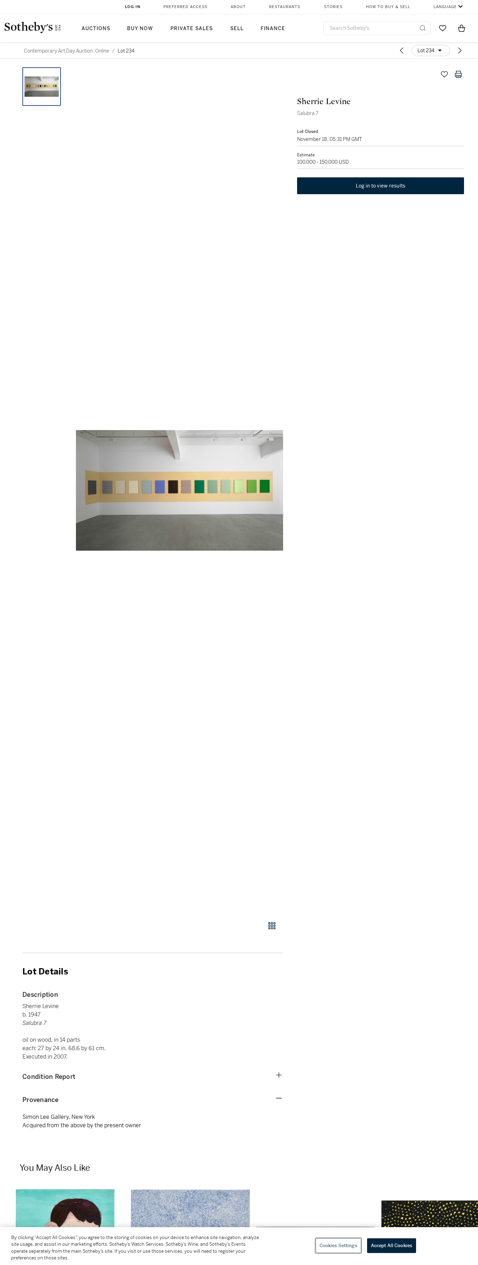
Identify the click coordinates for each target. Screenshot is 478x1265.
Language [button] (445, 7)
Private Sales (191, 29)
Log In (133, 7)
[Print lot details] (458, 74)
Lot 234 (126, 51)
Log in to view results (381, 186)
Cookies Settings (338, 1246)
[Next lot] (460, 50)
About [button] (238, 7)
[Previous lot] (402, 50)
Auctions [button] (96, 29)
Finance (273, 29)
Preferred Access (185, 7)
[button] (179, 490)
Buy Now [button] (140, 29)
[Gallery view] (271, 926)
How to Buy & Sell (388, 7)
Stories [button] (333, 7)
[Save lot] (444, 74)
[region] (239, 1246)
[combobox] (377, 28)
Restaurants (284, 7)
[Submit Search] (423, 28)
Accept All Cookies (391, 1246)
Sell (237, 29)
